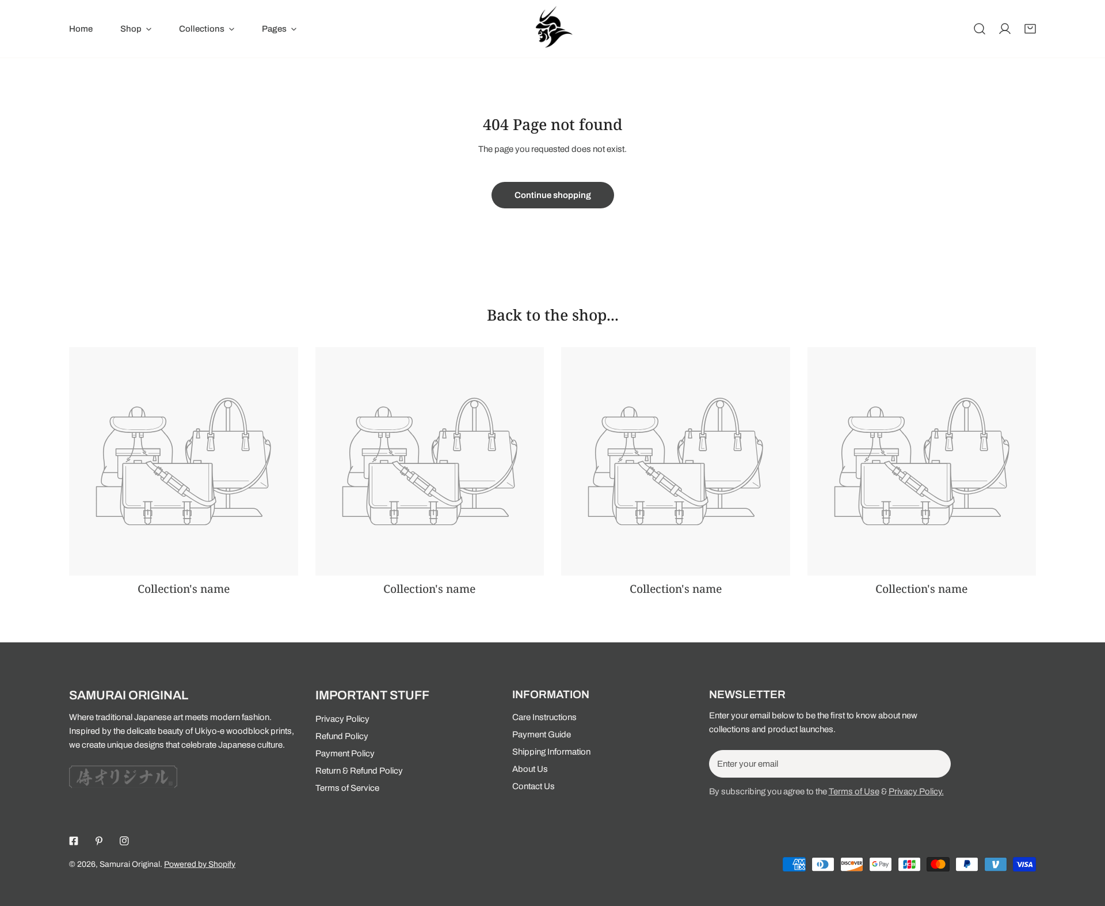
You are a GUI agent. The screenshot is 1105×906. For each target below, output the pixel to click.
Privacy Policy (342, 719)
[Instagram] (124, 841)
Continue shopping (553, 195)
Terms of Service (347, 788)
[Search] (979, 28)
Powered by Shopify (199, 864)
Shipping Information (551, 751)
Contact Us (533, 786)
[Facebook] (73, 841)
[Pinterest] (99, 841)
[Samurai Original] (552, 29)
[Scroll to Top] (1084, 844)
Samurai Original (130, 864)
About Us (530, 769)
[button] (1030, 28)
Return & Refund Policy (359, 770)
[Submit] (936, 763)
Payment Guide (541, 734)
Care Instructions (544, 717)
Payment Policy (345, 753)
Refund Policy (341, 736)
